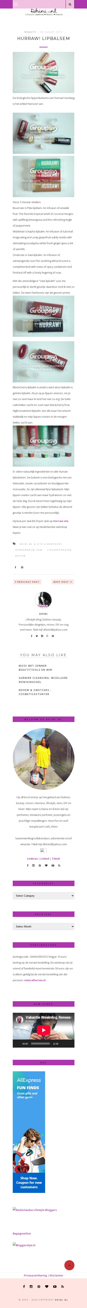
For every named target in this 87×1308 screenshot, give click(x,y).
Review (20, 555)
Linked (44, 858)
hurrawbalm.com (28, 550)
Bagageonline (22, 1233)
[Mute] (63, 1044)
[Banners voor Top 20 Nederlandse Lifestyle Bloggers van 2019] (35, 1210)
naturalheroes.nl (35, 980)
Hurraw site (60, 521)
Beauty (30, 32)
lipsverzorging (59, 550)
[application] (43, 1030)
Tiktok (56, 858)
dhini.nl (61, 1299)
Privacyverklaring (35, 1275)
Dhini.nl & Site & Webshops (41, 544)
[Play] (18, 1044)
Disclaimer (56, 1275)
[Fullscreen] (69, 1044)
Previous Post (28, 582)
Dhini (43, 614)
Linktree (32, 858)
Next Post (62, 582)
